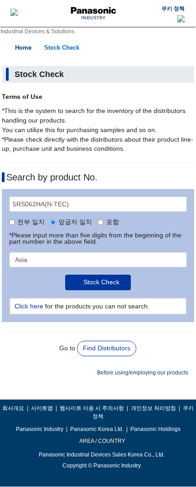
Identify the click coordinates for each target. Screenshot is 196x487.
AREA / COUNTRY (101, 441)
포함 (112, 222)
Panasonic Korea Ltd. (97, 429)
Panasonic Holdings (155, 429)
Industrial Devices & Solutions (37, 31)
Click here (29, 306)
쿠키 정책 (173, 8)
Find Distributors (106, 348)
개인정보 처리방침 (153, 408)
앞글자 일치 (75, 222)
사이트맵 (42, 408)
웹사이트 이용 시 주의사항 (92, 408)
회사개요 (13, 408)
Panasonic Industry (39, 429)
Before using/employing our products (142, 372)
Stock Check (61, 47)
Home (23, 47)
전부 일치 (31, 222)
